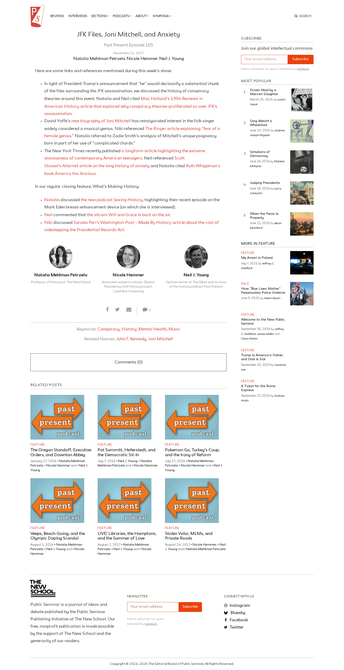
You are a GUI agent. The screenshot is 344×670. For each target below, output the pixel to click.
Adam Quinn (272, 298)
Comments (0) (129, 362)
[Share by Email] (129, 310)
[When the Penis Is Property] (302, 224)
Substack (302, 69)
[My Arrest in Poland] (302, 262)
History (128, 329)
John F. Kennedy (131, 339)
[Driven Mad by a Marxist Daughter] (302, 100)
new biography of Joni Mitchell (101, 121)
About (140, 16)
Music (174, 329)
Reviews (57, 16)
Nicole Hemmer (142, 59)
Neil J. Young (171, 59)
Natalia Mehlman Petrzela (99, 59)
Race (245, 284)
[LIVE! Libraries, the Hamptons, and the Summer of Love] (124, 500)
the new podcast (112, 200)
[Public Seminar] (38, 16)
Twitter (236, 627)
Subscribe (301, 59)
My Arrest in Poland (257, 257)
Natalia (52, 200)
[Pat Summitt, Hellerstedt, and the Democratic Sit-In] (124, 417)
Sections (98, 16)
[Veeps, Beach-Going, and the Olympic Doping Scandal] (57, 500)
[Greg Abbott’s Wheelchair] (302, 131)
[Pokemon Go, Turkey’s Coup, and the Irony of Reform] (192, 417)
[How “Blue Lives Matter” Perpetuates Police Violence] (302, 293)
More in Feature (258, 243)
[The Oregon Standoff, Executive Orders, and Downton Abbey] (57, 417)
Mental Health (152, 329)
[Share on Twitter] (118, 310)
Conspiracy (109, 329)
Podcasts (121, 16)
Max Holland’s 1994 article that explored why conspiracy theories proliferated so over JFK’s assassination (130, 106)
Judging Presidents (265, 183)
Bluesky (237, 613)
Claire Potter (249, 338)
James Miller (265, 333)
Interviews (77, 16)
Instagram (239, 605)
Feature (37, 444)
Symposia (161, 16)
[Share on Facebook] (107, 310)
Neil (48, 215)
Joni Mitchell (160, 339)
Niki (48, 223)
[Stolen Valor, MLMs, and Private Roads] (192, 500)
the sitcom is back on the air (128, 215)
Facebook (238, 620)
